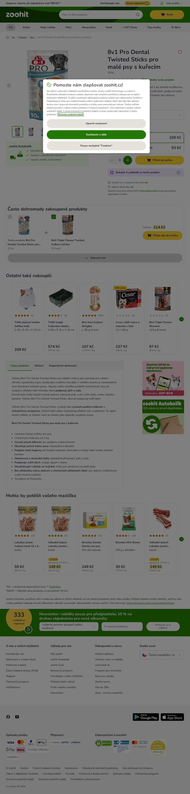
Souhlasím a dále (96, 134)
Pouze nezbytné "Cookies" (96, 145)
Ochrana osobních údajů (70, 114)
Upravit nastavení (96, 123)
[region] (96, 116)
